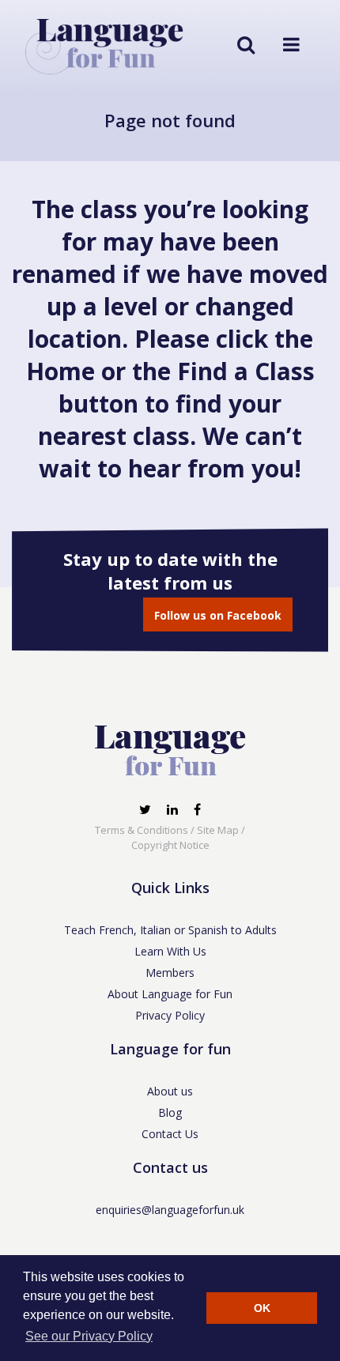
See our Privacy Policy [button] (89, 1336)
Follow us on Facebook (217, 615)
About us (170, 1091)
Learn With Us (170, 951)
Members (170, 972)
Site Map (218, 830)
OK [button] (262, 1308)
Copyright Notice (170, 845)
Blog (170, 1112)
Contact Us (170, 1133)
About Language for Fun (170, 993)
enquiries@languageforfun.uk (170, 1209)
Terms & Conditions (141, 830)
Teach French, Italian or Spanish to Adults (170, 929)
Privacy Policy (170, 1015)
